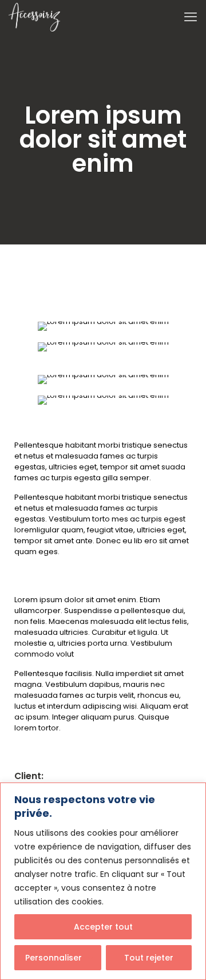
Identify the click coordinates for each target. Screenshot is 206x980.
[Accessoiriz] (34, 17)
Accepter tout (103, 926)
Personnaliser (53, 957)
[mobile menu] (190, 17)
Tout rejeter (148, 957)
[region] (103, 881)
